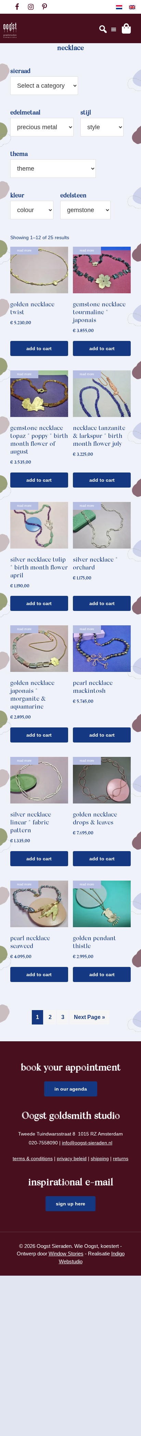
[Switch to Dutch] (119, 7)
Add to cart (39, 348)
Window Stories (66, 1253)
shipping (100, 1158)
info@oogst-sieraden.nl (87, 1142)
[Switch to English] (132, 7)
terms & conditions (33, 1158)
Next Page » (89, 1017)
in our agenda (70, 1089)
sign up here (70, 1203)
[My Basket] (126, 28)
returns (120, 1158)
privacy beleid (72, 1158)
